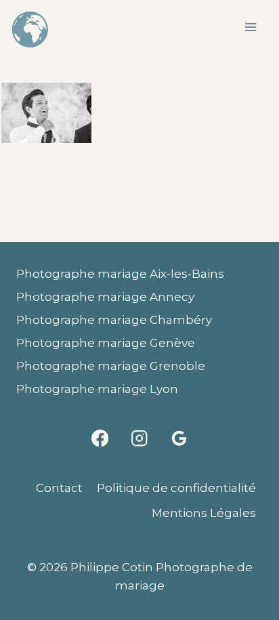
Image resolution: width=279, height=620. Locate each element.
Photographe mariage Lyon (97, 389)
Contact (59, 488)
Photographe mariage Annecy (105, 297)
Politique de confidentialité (176, 488)
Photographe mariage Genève (105, 343)
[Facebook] (100, 438)
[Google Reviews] (179, 438)
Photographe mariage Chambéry (114, 320)
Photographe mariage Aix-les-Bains (120, 274)
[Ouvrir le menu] (250, 26)
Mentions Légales (204, 513)
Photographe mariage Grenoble (110, 366)
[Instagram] (140, 438)
